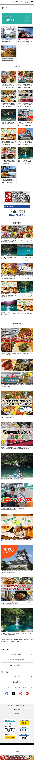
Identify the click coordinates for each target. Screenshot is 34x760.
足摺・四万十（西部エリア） (20, 654)
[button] (30, 8)
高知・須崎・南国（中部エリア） (20, 660)
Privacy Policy (22, 709)
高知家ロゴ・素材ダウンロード (19, 705)
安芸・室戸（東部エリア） (21, 665)
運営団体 (23, 713)
